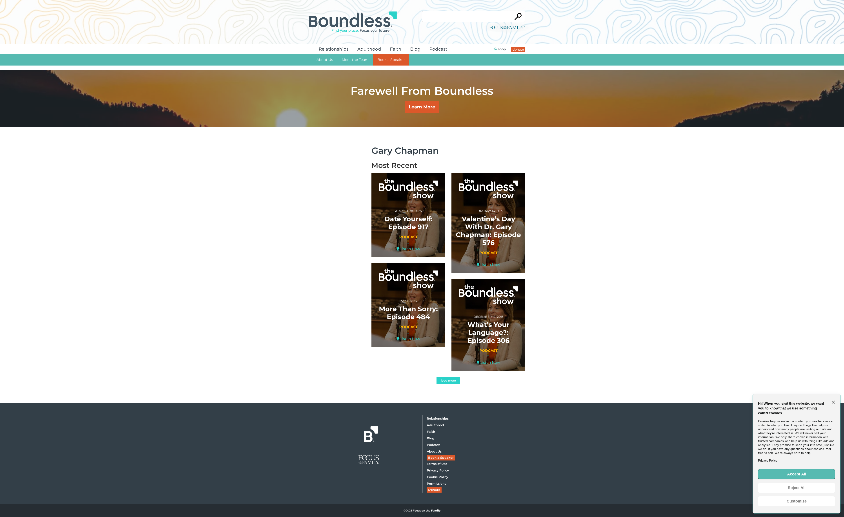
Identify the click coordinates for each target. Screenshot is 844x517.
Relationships (334, 49)
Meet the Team (355, 60)
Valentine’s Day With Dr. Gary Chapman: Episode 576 (488, 231)
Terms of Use (437, 464)
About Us (324, 60)
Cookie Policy (437, 477)
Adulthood (369, 49)
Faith (395, 49)
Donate (434, 490)
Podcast (438, 49)
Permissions (436, 484)
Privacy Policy (438, 470)
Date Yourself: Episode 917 (408, 223)
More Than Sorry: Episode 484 (408, 313)
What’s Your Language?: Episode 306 (488, 333)
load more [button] (448, 380)
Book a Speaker (391, 60)
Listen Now (409, 249)
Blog (415, 49)
